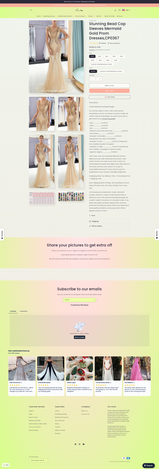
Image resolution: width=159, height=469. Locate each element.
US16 (115, 60)
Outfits (57, 427)
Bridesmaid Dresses (62, 417)
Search (31, 411)
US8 (121, 56)
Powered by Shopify (125, 461)
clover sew (116, 461)
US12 (100, 60)
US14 (107, 60)
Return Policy (33, 417)
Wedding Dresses (61, 414)
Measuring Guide (34, 420)
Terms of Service (35, 427)
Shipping (92, 50)
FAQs (30, 414)
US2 (99, 56)
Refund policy (33, 430)
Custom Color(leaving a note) (111, 71)
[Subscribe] (94, 300)
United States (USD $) (37, 460)
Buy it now (109, 91)
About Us (84, 411)
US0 (92, 56)
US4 (106, 56)
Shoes (57, 424)
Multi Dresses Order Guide (38, 424)
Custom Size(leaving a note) (101, 64)
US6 (114, 56)
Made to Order (60, 430)
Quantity (91, 75)
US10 (92, 60)
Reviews (58, 433)
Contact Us (85, 414)
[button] (31, 10)
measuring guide (108, 119)
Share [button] (93, 215)
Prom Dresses (60, 420)
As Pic (93, 71)
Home (57, 411)
